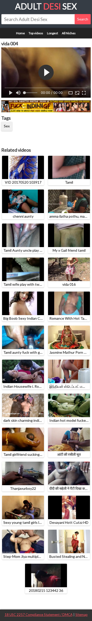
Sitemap (81, 615)
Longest (52, 33)
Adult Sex (46, 6)
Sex (7, 126)
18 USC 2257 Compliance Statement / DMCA (39, 615)
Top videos (36, 33)
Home (20, 33)
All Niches (69, 33)
